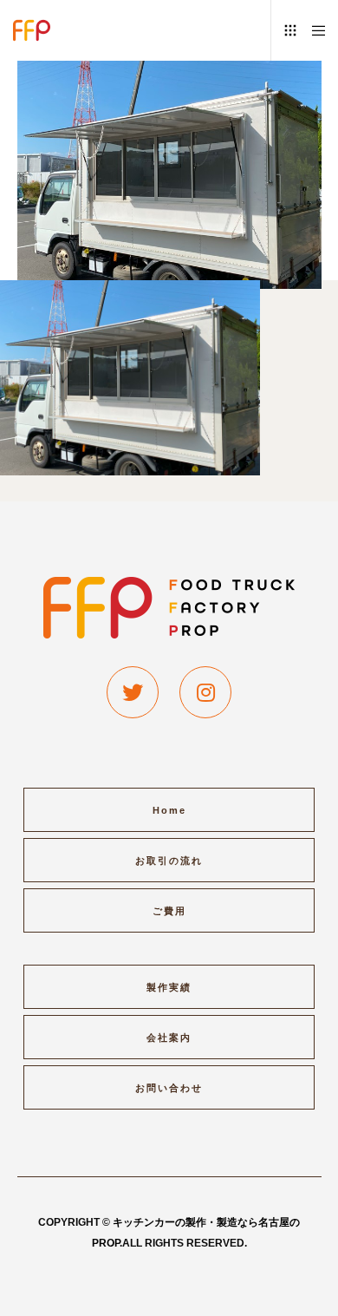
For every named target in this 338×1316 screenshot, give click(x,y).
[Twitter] (133, 692)
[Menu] (313, 30)
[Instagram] (205, 692)
